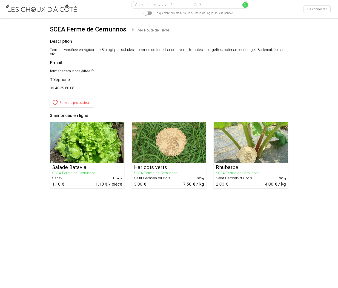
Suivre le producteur (75, 102)
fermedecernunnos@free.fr (72, 71)
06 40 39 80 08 (62, 88)
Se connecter (317, 9)
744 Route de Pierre (153, 30)
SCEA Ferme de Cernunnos (74, 173)
